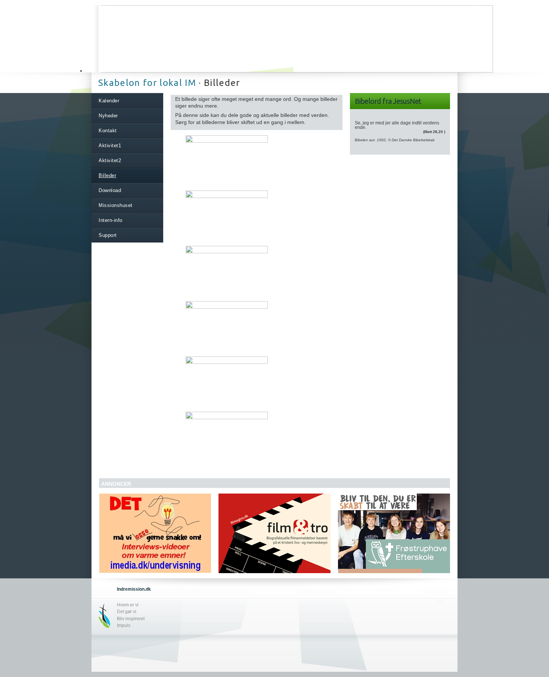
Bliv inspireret (131, 618)
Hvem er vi (128, 605)
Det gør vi (126, 611)
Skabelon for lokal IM (147, 83)
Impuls (123, 625)
